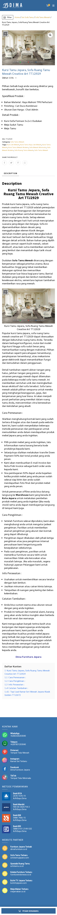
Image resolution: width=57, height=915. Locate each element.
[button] (50, 35)
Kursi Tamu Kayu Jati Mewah (30, 144)
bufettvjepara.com (18, 883)
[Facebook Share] (4, 162)
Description (10, 173)
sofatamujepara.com (19, 858)
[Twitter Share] (11, 162)
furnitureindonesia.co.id (20, 875)
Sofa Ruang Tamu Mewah (23, 150)
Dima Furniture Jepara (20, 770)
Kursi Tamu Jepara (24, 190)
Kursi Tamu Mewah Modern (18, 147)
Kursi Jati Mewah (13, 144)
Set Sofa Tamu (27, 17)
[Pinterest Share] (18, 162)
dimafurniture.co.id (18, 849)
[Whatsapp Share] (24, 162)
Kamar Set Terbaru (18, 761)
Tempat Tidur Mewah (19, 753)
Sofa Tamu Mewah (42, 17)
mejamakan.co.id (17, 891)
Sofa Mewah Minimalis (37, 147)
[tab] (10, 173)
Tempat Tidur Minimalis (20, 778)
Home (17, 17)
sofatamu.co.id (17, 866)
